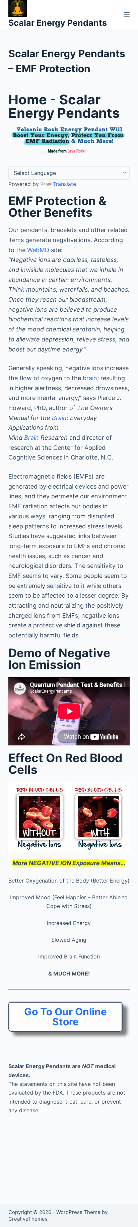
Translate (64, 184)
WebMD (38, 249)
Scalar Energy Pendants (57, 23)
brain (90, 378)
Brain (59, 417)
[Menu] (127, 15)
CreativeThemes (28, 1219)
